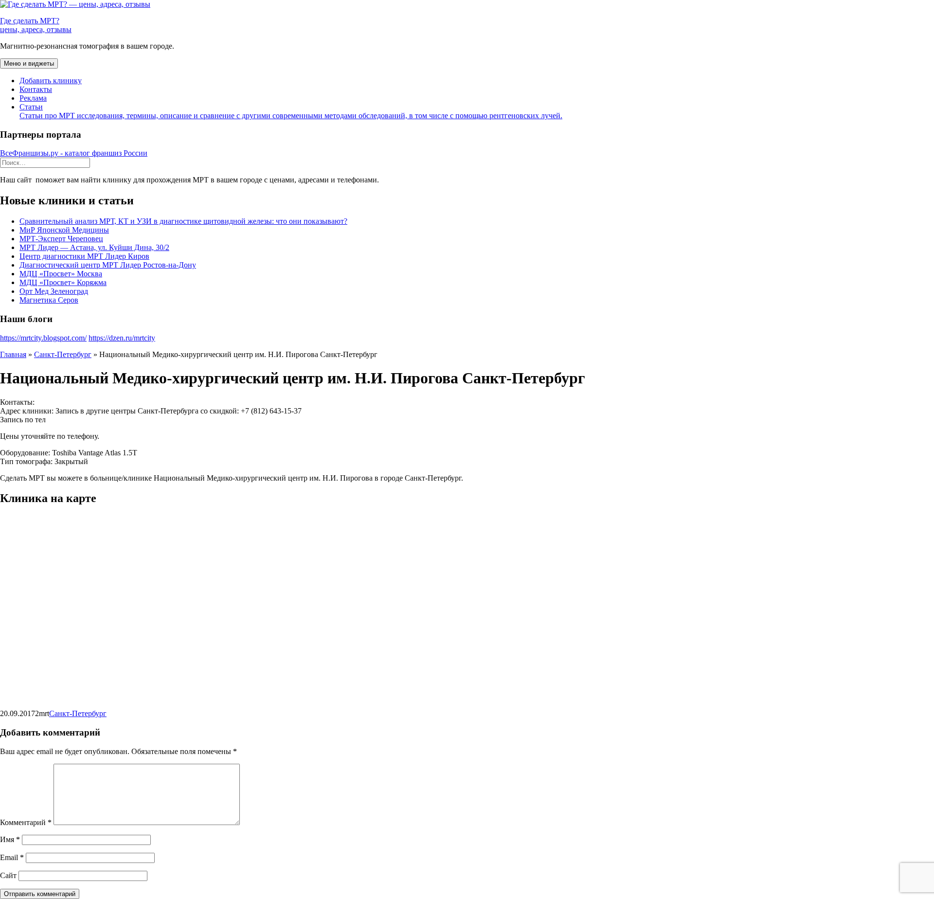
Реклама (33, 98)
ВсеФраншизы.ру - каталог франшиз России (73, 153)
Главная (13, 354)
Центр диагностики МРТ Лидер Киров (84, 256)
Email (12, 857)
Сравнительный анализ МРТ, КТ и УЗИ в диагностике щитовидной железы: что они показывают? (183, 221)
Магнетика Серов (48, 300)
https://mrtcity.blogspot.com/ (43, 338)
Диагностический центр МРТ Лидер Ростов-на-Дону (107, 265)
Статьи (290, 111)
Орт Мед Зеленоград (53, 291)
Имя (10, 839)
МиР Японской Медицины (64, 230)
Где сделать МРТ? (36, 25)
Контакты (35, 89)
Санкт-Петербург (62, 354)
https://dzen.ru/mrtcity (122, 338)
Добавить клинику (50, 80)
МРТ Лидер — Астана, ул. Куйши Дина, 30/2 (94, 247)
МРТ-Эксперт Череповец (61, 238)
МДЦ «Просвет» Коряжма (63, 282)
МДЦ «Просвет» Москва (60, 274)
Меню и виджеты (29, 63)
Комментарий (26, 822)
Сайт (8, 875)
